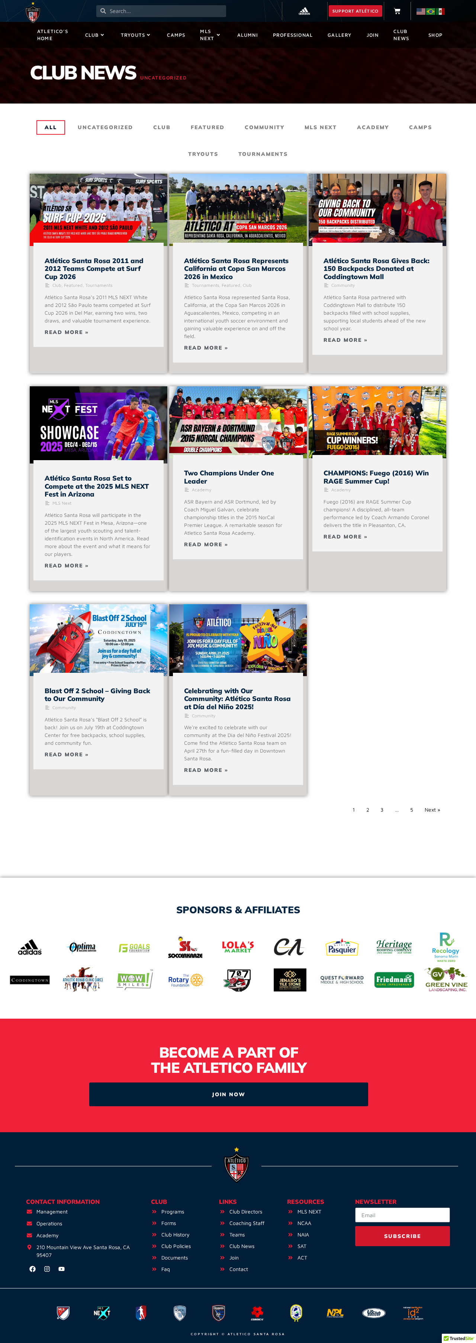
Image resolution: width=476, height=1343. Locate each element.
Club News (401, 35)
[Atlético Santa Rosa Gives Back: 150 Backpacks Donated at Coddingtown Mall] (377, 210)
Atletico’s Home (52, 35)
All (51, 127)
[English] (421, 11)
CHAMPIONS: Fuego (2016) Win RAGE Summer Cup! (376, 477)
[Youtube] (61, 1268)
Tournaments (263, 154)
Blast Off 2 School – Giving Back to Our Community (97, 695)
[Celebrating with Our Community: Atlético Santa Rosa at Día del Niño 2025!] (238, 640)
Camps (176, 35)
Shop (435, 35)
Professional (293, 35)
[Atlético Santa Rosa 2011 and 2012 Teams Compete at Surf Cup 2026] (98, 210)
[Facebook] (32, 1268)
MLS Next (207, 35)
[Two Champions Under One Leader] (238, 422)
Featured (208, 127)
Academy (373, 127)
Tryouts (133, 35)
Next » (432, 809)
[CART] (397, 11)
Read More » (67, 332)
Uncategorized (105, 127)
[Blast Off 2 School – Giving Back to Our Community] (98, 640)
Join (373, 35)
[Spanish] (441, 11)
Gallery (339, 35)
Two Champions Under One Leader (229, 477)
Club (92, 35)
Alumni (247, 35)
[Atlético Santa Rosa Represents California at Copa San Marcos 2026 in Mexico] (238, 210)
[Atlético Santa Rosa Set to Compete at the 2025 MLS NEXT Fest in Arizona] (98, 425)
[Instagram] (47, 1268)
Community (264, 127)
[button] (355, 11)
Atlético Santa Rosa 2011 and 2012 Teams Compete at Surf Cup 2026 (94, 268)
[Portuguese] (431, 11)
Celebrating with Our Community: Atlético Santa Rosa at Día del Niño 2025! (237, 699)
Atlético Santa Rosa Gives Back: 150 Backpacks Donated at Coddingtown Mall (377, 268)
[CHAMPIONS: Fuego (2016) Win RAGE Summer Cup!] (377, 422)
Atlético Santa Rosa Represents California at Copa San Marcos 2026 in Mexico (236, 268)
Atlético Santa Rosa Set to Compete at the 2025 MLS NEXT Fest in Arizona (97, 486)
